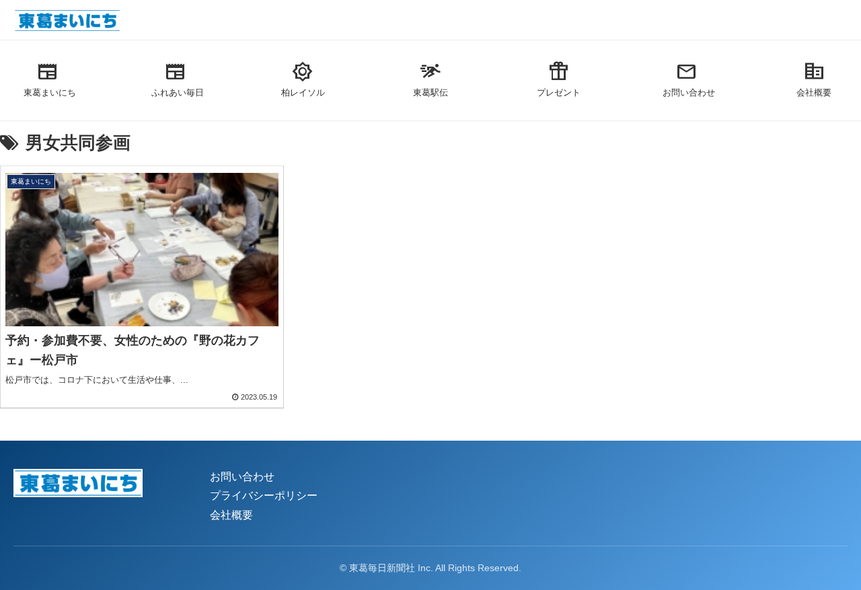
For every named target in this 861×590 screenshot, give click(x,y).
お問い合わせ (242, 476)
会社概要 (231, 515)
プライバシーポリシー (263, 495)
